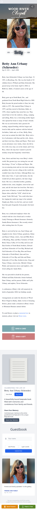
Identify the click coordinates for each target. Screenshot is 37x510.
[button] (18, 471)
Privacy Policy (13, 502)
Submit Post (18, 451)
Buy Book (18, 394)
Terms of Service (23, 502)
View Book (9, 394)
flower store (22, 316)
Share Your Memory (12, 420)
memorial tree (23, 313)
